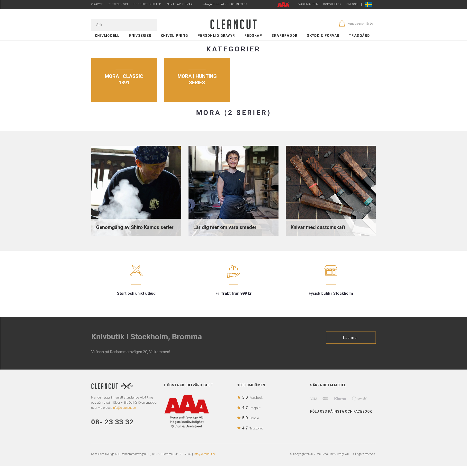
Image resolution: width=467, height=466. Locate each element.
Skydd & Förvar (323, 36)
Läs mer (351, 338)
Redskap (253, 36)
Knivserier (140, 36)
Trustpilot (252, 428)
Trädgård (359, 36)
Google (250, 418)
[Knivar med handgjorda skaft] (331, 190)
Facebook (252, 397)
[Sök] (150, 25)
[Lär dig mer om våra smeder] (233, 190)
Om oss (352, 4)
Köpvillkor (332, 4)
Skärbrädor (285, 36)
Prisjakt (251, 407)
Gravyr (97, 4)
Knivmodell (107, 36)
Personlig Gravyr (216, 36)
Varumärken (308, 4)
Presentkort (118, 4)
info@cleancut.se (205, 454)
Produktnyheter (147, 4)
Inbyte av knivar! (179, 4)
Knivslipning (174, 36)
